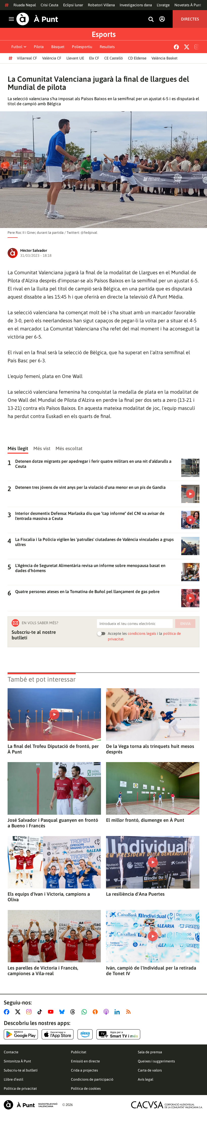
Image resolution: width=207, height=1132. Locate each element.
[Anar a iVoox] (96, 1012)
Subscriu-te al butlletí (21, 1070)
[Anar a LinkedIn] (118, 1012)
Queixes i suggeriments (156, 1061)
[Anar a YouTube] (52, 1012)
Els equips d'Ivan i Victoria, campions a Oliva (49, 896)
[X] (186, 47)
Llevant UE (75, 58)
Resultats (107, 47)
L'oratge (163, 5)
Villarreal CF (27, 58)
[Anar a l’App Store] (58, 1034)
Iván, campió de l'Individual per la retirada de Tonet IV (151, 970)
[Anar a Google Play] (21, 1034)
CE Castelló (113, 58)
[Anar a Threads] (74, 1012)
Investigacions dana (136, 5)
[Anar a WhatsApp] (85, 1012)
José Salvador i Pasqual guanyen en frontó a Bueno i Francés (53, 822)
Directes (190, 19)
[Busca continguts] (151, 19)
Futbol (16, 47)
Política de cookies (86, 1088)
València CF (51, 58)
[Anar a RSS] (129, 1012)
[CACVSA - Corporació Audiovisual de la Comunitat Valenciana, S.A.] (167, 1104)
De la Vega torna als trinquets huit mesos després (150, 748)
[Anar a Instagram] (30, 1012)
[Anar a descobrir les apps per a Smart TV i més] (118, 1034)
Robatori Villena (101, 5)
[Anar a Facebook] (7, 1012)
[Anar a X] (18, 1012)
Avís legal (145, 1079)
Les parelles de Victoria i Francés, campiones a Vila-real (43, 970)
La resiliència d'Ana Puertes (135, 894)
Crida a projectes (84, 1070)
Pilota (39, 47)
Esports (104, 34)
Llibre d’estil (13, 1079)
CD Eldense (137, 58)
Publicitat (78, 1052)
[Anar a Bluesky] (63, 1012)
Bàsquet (57, 47)
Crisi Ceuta (49, 5)
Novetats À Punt (187, 5)
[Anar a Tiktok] (40, 1012)
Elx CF (94, 58)
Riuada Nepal (24, 5)
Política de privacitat (20, 1088)
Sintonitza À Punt (17, 1061)
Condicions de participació (92, 1079)
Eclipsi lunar (73, 5)
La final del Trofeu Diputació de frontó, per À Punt (53, 748)
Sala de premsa (150, 1052)
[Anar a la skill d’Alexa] (85, 1034)
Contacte (11, 1052)
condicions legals (142, 633)
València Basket (164, 58)
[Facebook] (176, 47)
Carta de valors (150, 1070)
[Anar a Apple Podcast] (107, 1012)
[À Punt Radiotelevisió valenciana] (30, 1104)
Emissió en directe (85, 1061)
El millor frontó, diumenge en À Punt (145, 820)
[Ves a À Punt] (37, 19)
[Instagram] (196, 46)
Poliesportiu (82, 47)
